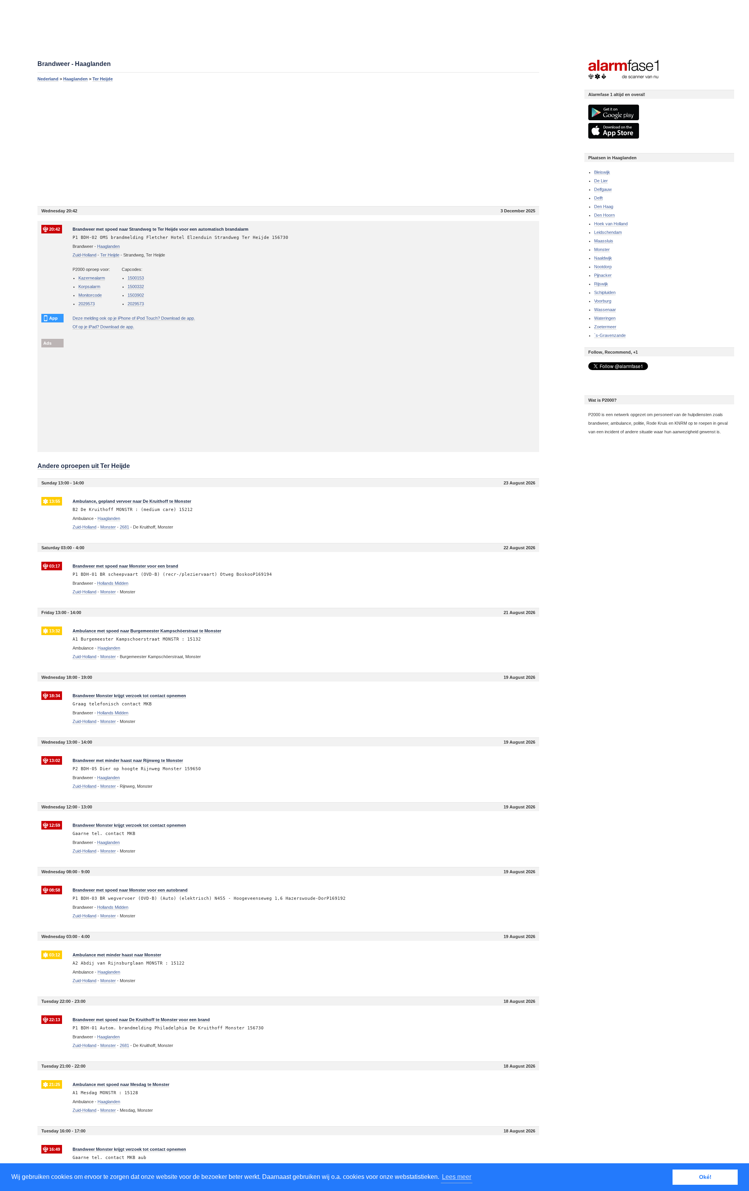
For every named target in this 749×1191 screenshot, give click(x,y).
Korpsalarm (89, 286)
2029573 (86, 303)
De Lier (601, 180)
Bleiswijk (602, 172)
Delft (598, 198)
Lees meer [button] (456, 1176)
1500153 (136, 278)
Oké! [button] (705, 1177)
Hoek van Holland (611, 223)
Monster (602, 249)
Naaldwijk (603, 258)
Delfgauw (603, 189)
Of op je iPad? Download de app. (103, 326)
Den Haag (603, 206)
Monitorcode (90, 295)
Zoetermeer (605, 326)
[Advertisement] (271, 143)
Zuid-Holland (84, 255)
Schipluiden (605, 292)
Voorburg (602, 301)
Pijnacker (603, 275)
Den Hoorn (604, 215)
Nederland (48, 79)
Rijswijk (601, 283)
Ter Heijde (102, 79)
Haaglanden (75, 79)
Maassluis (603, 241)
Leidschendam (608, 232)
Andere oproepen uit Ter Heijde (83, 466)
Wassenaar (605, 309)
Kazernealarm (91, 278)
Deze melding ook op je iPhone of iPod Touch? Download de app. (134, 318)
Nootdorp (603, 266)
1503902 (136, 295)
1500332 (136, 286)
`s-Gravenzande (610, 335)
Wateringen (605, 318)
